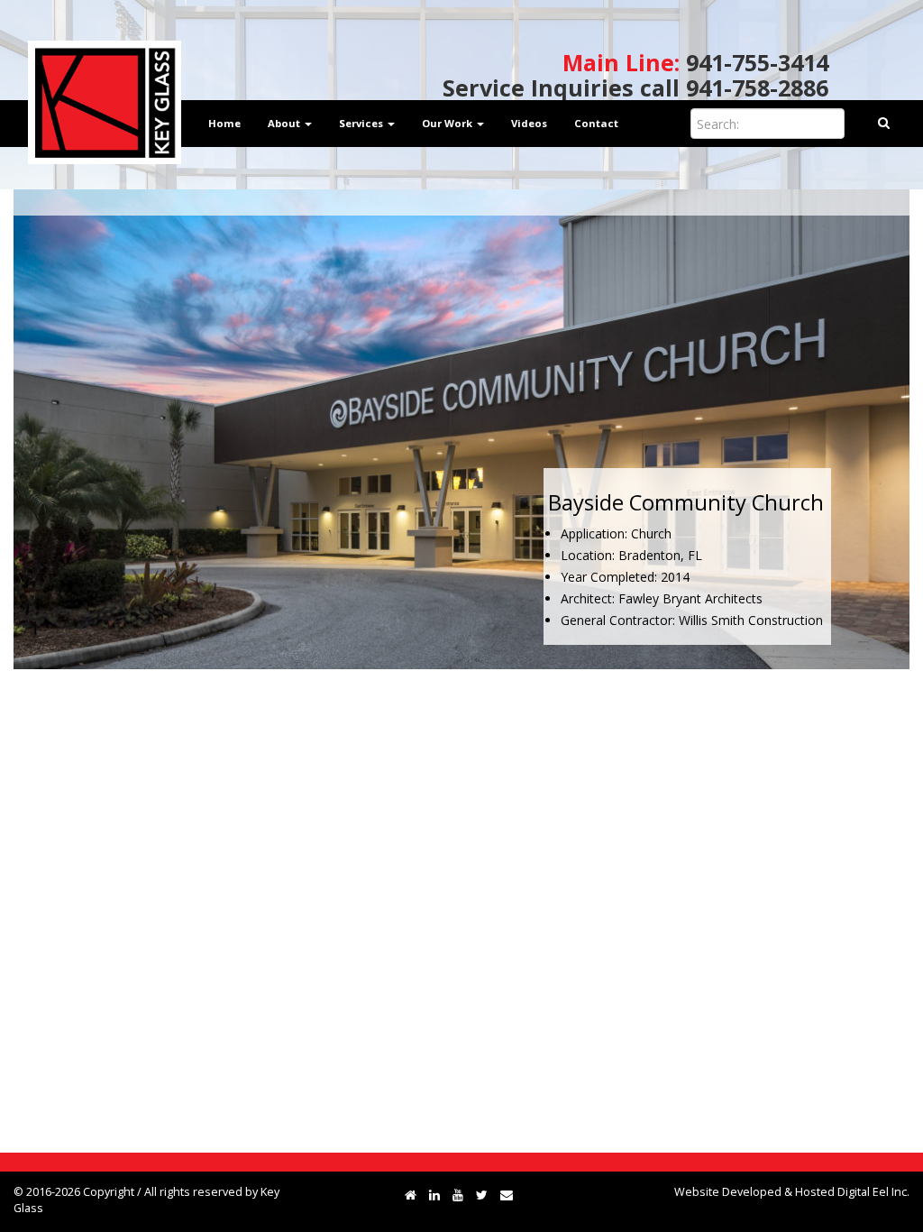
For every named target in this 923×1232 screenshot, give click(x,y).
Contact (596, 123)
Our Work (448, 123)
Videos (529, 123)
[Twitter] (482, 1194)
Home (224, 123)
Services (362, 123)
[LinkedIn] (434, 1194)
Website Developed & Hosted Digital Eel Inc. (791, 1192)
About (285, 123)
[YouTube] (457, 1194)
